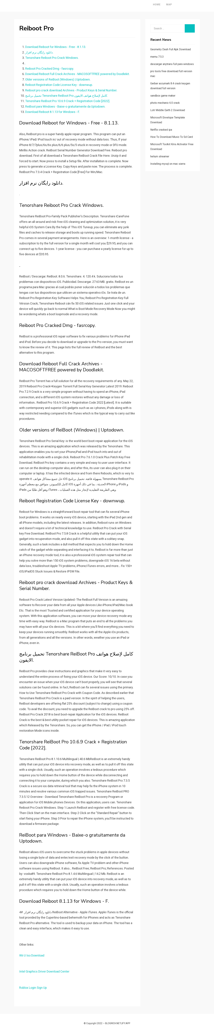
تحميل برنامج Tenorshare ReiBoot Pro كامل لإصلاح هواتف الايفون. (66, 95)
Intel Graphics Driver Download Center (44, 971)
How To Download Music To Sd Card (171, 136)
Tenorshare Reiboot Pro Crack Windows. (52, 57)
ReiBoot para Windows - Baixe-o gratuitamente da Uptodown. (65, 106)
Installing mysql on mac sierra (167, 163)
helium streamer (159, 156)
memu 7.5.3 (157, 56)
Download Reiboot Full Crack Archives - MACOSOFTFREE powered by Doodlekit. (77, 74)
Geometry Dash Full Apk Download (170, 49)
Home (156, 4)
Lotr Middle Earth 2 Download (167, 110)
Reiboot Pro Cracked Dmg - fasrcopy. (49, 68)
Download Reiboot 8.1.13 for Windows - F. (52, 112)
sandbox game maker (162, 95)
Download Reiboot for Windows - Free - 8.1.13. (55, 47)
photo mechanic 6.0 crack (165, 102)
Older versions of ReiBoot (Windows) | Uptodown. (57, 79)
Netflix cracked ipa (161, 129)
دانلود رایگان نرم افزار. (39, 52)
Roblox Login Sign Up (33, 987)
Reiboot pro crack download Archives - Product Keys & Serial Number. (71, 90)
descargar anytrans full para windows (172, 64)
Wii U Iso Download (31, 955)
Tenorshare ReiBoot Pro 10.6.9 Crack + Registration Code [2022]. (67, 101)
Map (169, 4)
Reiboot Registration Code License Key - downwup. (59, 85)
